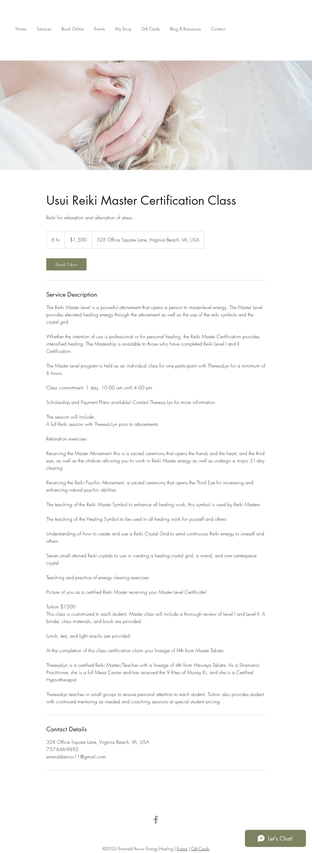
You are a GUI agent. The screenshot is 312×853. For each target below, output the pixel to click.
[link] (66, 264)
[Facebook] (156, 819)
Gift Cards (200, 848)
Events (182, 848)
